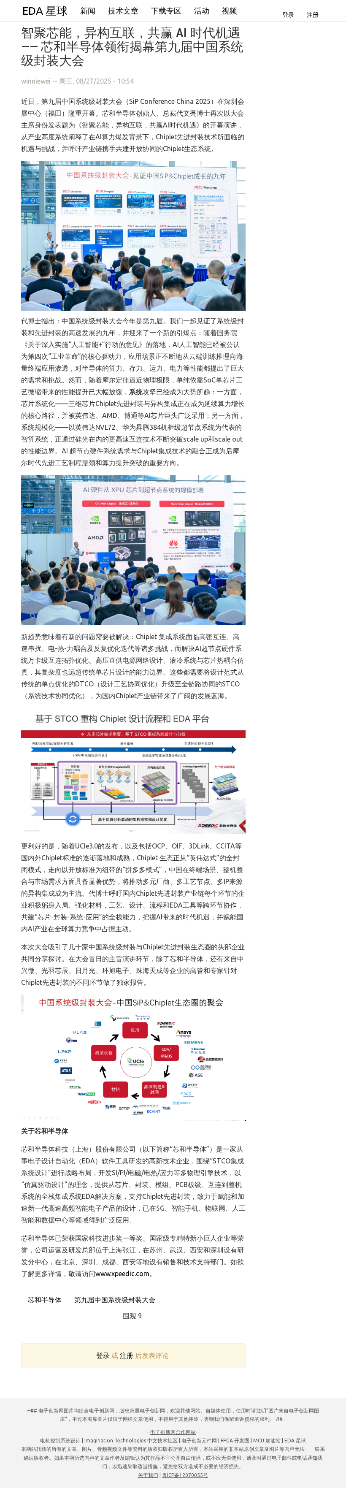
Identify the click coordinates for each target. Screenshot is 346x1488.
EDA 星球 (45, 11)
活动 (201, 10)
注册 (313, 14)
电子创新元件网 (199, 1440)
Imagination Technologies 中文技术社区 (131, 1440)
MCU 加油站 (267, 1440)
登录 (288, 14)
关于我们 (148, 1475)
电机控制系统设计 (60, 1440)
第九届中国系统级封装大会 (114, 1300)
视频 (229, 10)
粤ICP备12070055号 (185, 1475)
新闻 (87, 10)
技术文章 (123, 10)
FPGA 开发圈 (235, 1440)
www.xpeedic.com (122, 1273)
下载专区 (166, 10)
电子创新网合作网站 (173, 1432)
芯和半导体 (44, 1300)
